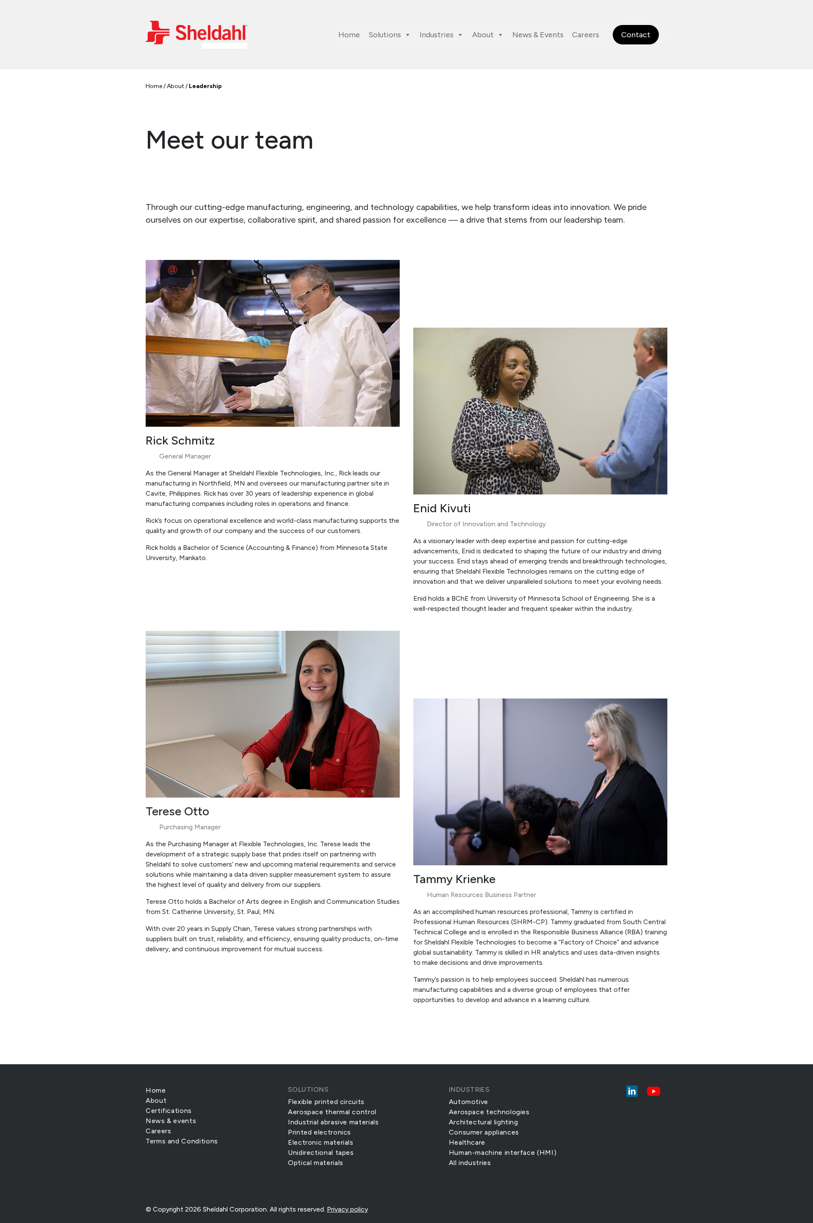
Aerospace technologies (489, 1112)
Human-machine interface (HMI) (503, 1152)
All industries (470, 1163)
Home (349, 34)
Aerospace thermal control (332, 1112)
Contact (635, 34)
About (483, 34)
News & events (171, 1121)
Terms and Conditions (182, 1141)
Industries (437, 34)
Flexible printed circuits (326, 1102)
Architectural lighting (483, 1122)
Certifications (169, 1111)
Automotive (468, 1102)
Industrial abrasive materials (333, 1122)
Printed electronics (319, 1132)
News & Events (538, 34)
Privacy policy (347, 1209)
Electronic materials (321, 1142)
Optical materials (315, 1163)
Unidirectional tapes (321, 1152)
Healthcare (467, 1142)
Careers (585, 34)
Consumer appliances (484, 1132)
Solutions (384, 34)
